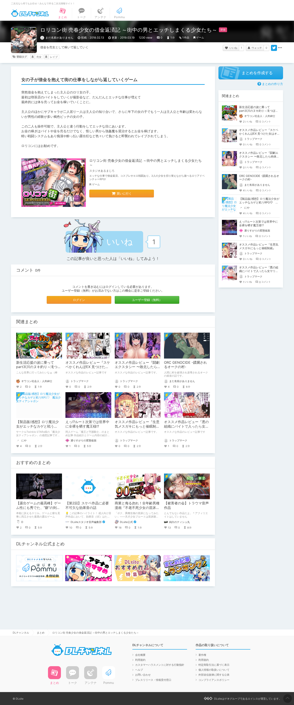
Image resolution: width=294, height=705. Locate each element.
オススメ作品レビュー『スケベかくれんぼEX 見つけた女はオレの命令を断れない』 (87, 367)
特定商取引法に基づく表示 (213, 664)
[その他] (280, 48)
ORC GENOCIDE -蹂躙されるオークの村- (185, 364)
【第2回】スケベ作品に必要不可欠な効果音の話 (87, 505)
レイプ (54, 56)
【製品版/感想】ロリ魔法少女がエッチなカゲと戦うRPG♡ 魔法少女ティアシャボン (259, 202)
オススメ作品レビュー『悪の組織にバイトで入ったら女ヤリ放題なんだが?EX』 (186, 426)
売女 (39, 56)
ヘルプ (139, 669)
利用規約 (140, 659)
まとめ (41, 632)
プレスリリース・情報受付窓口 (153, 679)
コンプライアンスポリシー (213, 679)
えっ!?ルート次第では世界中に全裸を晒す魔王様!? (87, 424)
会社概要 (140, 654)
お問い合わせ (143, 674)
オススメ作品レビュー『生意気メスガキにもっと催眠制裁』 (137, 426)
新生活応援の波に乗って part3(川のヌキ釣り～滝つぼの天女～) (38, 367)
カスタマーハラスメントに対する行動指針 (159, 664)
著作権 (202, 654)
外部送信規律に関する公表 (213, 674)
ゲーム (200, 37)
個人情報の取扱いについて (213, 669)
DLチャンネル (30, 13)
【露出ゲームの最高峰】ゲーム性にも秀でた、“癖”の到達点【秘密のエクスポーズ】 (38, 507)
